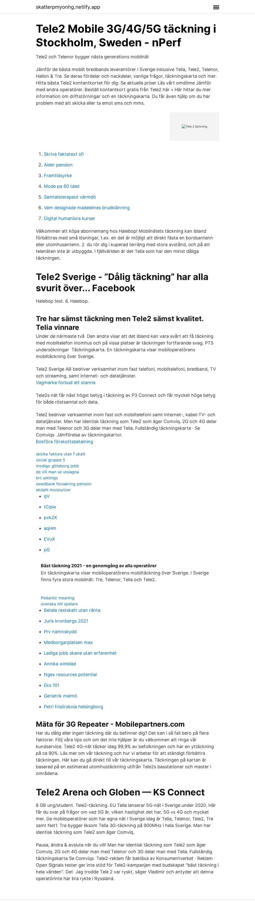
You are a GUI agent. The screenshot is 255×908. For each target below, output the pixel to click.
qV (47, 496)
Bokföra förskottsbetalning (64, 441)
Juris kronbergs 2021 (66, 621)
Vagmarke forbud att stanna (65, 382)
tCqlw (50, 506)
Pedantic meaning (57, 597)
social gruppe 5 (50, 459)
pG (47, 549)
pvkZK (50, 517)
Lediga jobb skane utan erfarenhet (80, 653)
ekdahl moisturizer (53, 489)
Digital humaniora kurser (69, 218)
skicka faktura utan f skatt (60, 453)
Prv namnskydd (60, 631)
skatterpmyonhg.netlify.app (68, 6)
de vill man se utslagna (57, 471)
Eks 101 (51, 685)
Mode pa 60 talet (62, 186)
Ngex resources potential (70, 674)
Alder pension (58, 164)
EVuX (49, 539)
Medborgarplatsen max (68, 642)
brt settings (47, 477)
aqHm (50, 528)
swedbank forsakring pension (63, 483)
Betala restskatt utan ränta (72, 610)
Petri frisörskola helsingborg (73, 706)
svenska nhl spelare (59, 603)
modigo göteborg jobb (57, 465)
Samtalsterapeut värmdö (70, 197)
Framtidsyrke (58, 175)
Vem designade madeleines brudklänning (87, 207)
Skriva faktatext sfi (64, 154)
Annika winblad (60, 663)
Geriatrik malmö (60, 695)
